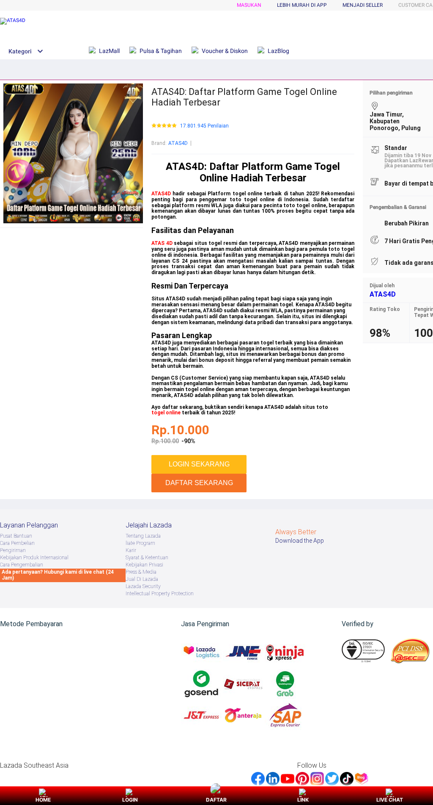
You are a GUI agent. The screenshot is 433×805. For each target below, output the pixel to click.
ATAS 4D (162, 243)
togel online (166, 413)
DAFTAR (216, 800)
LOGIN (130, 800)
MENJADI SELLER (363, 5)
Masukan (249, 5)
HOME (43, 800)
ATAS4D (178, 143)
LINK (303, 800)
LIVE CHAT (389, 800)
